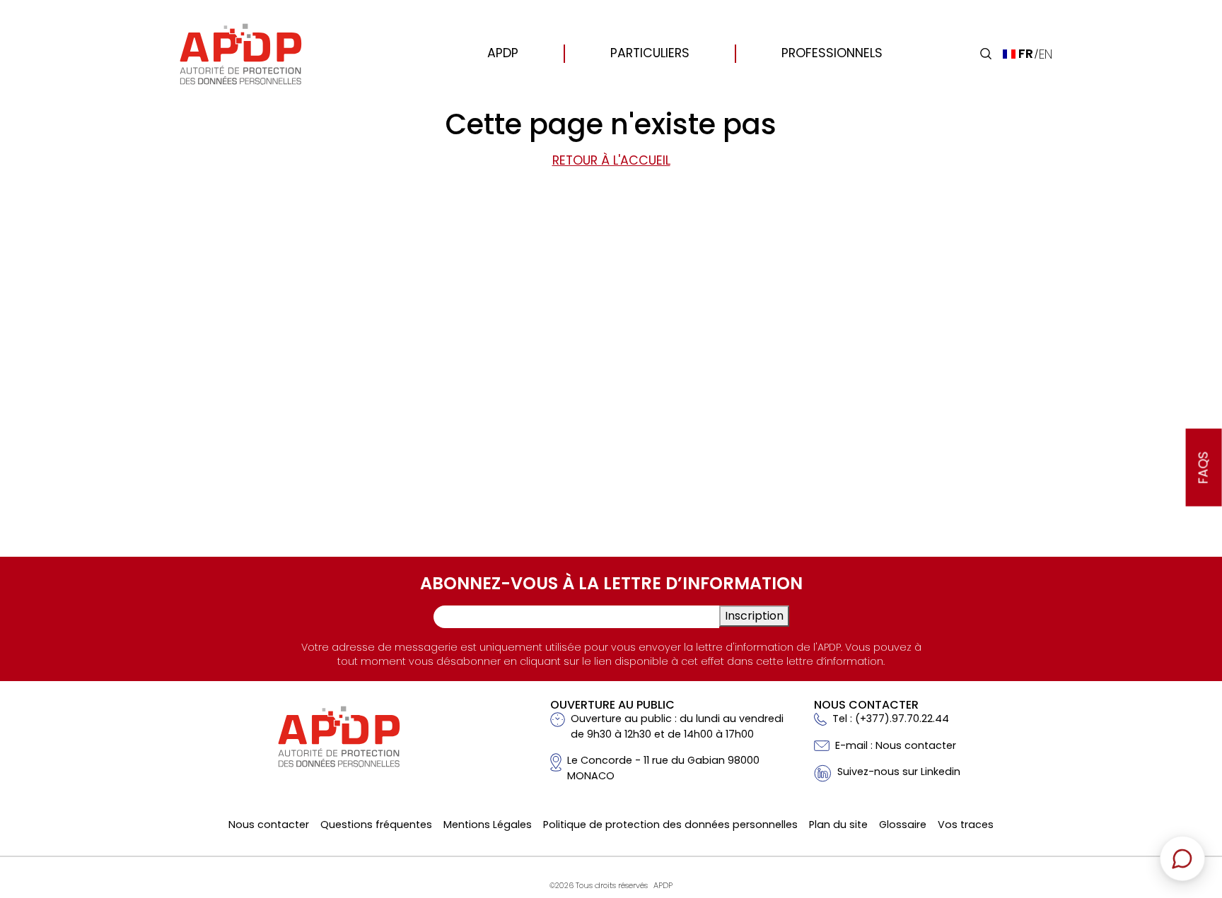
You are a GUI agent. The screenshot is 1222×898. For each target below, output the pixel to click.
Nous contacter (268, 824)
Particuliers (649, 53)
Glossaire (902, 824)
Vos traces (966, 824)
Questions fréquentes (376, 824)
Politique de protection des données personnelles (670, 824)
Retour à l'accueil (611, 160)
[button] (985, 53)
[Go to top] (1190, 788)
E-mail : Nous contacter (895, 745)
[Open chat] (1182, 858)
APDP (502, 53)
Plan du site (838, 824)
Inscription (754, 616)
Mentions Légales (487, 824)
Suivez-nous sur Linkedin (898, 771)
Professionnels (832, 53)
